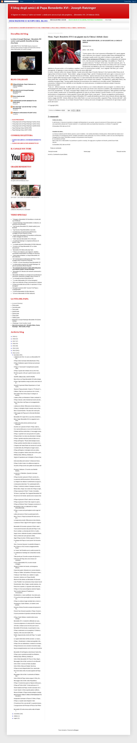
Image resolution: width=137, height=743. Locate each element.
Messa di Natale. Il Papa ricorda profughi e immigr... (28, 692)
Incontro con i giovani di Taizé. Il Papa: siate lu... (27, 426)
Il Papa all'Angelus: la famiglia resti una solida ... (27, 450)
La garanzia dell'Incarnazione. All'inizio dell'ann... (27, 479)
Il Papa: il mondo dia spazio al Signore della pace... (28, 683)
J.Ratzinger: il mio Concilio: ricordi (21, 323)
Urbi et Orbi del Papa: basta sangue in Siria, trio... (27, 678)
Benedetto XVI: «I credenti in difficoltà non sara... (27, 621)
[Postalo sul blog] (74, 110)
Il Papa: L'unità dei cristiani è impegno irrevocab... (27, 486)
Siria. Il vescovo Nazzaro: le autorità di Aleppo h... (27, 544)
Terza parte (15, 309)
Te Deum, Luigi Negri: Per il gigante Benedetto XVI (27, 493)
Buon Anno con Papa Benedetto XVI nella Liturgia (27, 379)
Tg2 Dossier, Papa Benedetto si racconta (24, 230)
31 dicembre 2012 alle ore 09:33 (61, 144)
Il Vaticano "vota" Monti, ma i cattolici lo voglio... (26, 575)
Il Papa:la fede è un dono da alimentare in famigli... (27, 436)
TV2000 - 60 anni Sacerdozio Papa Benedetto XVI (26, 262)
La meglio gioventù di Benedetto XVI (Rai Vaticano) (27, 244)
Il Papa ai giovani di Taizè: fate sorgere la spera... (27, 502)
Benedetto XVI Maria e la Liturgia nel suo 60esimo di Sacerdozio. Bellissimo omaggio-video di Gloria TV (26, 275)
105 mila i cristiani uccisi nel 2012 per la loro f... (27, 625)
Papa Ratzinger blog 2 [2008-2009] (21, 128)
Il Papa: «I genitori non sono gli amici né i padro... (27, 434)
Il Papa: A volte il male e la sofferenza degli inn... (27, 463)
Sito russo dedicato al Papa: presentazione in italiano (27, 282)
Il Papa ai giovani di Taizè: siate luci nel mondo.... (27, 499)
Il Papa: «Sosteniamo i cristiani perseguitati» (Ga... (27, 641)
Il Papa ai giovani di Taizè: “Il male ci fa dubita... (27, 491)
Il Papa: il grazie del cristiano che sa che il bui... (27, 370)
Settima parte (16, 317)
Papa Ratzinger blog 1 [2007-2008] (21, 130)
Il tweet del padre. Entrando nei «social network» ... (28, 570)
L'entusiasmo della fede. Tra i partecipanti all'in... (27, 484)
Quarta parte (15, 311)
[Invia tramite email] (72, 110)
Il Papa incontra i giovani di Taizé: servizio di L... (27, 477)
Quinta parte (15, 313)
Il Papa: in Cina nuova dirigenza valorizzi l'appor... (27, 589)
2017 (14, 341)
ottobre (16, 716)
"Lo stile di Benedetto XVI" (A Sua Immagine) (25, 280)
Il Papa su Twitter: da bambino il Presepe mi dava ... (28, 572)
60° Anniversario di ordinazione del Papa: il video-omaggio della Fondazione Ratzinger (26, 259)
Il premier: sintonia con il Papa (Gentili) (24, 577)
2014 (14, 348)
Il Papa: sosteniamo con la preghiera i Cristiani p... (27, 630)
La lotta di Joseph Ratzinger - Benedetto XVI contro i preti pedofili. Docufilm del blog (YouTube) (26, 41)
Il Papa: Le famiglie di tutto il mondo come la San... (27, 408)
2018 (14, 339)
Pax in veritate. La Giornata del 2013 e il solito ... (27, 531)
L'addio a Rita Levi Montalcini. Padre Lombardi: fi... (27, 397)
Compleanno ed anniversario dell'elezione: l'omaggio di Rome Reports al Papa (24, 232)
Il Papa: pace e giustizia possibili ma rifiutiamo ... (27, 654)
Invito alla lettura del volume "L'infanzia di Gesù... (27, 461)
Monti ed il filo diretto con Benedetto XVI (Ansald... (27, 579)
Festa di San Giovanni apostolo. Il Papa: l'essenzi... (28, 611)
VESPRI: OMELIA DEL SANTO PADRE (24, 377)
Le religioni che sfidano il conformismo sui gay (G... (28, 481)
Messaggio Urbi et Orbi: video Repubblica (25, 680)
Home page (87, 151)
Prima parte (15, 305)
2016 (14, 343)
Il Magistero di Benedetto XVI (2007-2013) (24, 112)
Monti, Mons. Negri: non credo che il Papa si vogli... (28, 488)
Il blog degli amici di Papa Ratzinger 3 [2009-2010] (26, 126)
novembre (17, 713)
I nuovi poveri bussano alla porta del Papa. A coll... (27, 528)
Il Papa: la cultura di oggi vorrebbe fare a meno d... (27, 601)
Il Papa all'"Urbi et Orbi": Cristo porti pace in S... (26, 685)
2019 (14, 336)
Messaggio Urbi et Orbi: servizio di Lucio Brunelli (27, 661)
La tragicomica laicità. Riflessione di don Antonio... (27, 520)
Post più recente (52, 151)
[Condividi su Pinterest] (79, 110)
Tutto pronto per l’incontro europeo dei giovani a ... (27, 556)
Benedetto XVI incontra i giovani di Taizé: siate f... (27, 526)
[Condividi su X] (76, 110)
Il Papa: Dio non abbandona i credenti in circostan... (28, 643)
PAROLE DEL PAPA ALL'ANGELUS (23, 455)
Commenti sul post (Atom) (60, 154)
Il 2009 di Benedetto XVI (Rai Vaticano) (23, 291)
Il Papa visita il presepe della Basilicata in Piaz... (27, 360)
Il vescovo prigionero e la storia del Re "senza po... (27, 623)
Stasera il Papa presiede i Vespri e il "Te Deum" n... (27, 389)
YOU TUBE (108, 20)
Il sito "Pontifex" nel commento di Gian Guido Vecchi (28, 582)
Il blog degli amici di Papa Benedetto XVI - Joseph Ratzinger (53, 8)
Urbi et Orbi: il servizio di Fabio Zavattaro (25, 663)
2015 (14, 346)
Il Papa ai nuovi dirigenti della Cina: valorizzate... (27, 668)
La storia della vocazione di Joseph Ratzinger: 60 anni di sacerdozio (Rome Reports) (26, 265)
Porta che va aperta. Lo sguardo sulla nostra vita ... (27, 586)
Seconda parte (16, 307)
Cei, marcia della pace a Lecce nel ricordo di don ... (28, 429)
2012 (14, 353)
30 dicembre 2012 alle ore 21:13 (61, 126)
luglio (15, 718)
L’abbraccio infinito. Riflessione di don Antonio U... (27, 406)
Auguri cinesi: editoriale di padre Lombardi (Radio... (28, 533)
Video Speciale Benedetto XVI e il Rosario (24, 239)
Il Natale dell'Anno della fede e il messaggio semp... (28, 431)
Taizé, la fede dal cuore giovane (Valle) (24, 535)
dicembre (16, 355)
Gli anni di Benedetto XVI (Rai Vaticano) (24, 293)
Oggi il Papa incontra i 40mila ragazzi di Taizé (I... (27, 538)
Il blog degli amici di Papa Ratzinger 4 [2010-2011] (26, 124)
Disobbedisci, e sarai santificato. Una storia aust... (27, 595)
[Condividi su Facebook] (78, 110)
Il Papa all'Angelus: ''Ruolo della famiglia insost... (27, 441)
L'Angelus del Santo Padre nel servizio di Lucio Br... (28, 445)
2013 (14, 350)
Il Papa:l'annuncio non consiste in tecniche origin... (27, 646)
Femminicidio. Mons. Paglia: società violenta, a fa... (28, 584)
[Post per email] (68, 110)
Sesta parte (15, 315)
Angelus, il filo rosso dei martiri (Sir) (23, 632)
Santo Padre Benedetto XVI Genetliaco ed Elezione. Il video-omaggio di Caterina (26, 236)
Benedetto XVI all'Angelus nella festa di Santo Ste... (28, 652)
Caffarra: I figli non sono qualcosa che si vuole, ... (27, 391)
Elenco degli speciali (19, 96)
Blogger (76, 730)
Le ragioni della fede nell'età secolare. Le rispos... (27, 639)
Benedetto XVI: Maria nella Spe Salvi (23, 250)
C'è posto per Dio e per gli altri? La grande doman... (28, 703)
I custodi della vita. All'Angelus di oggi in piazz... (27, 448)
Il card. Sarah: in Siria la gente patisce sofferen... (27, 690)
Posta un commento (55, 148)
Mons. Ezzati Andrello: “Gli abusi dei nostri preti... (27, 410)
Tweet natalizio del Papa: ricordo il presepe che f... (27, 687)
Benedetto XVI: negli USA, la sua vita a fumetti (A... (27, 417)
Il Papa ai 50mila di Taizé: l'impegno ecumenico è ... (28, 504)
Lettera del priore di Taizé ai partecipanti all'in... (26, 514)
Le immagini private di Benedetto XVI (23, 278)
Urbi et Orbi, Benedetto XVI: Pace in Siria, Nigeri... (27, 659)
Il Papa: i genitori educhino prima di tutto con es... (27, 438)
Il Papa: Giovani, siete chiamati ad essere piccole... (27, 400)
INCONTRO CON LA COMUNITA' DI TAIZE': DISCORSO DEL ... (25, 507)
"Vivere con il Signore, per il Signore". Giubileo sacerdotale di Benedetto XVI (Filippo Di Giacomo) (26, 252)
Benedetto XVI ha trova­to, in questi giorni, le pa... (27, 628)
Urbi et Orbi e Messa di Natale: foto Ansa (25, 666)
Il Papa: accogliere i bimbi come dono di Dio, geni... (28, 452)
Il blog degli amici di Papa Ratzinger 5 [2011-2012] (26, 122)
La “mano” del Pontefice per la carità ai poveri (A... (27, 550)
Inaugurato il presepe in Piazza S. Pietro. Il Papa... (27, 698)
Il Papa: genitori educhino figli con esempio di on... (27, 443)
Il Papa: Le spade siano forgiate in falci (24, 701)
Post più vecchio (121, 151)
